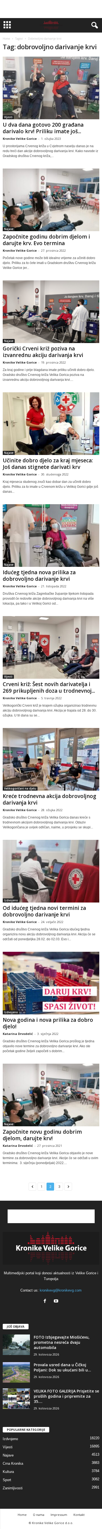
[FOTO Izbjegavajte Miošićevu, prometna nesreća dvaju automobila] (16, 1344)
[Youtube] (57, 1301)
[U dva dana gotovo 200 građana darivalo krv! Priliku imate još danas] (51, 88)
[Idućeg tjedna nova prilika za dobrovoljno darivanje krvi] (51, 535)
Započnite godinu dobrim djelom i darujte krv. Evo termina (46, 240)
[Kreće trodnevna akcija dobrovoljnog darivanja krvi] (51, 759)
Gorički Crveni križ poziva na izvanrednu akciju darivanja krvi (43, 352)
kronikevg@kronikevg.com (61, 1290)
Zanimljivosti (13, 1488)
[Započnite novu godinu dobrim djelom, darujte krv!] (51, 1095)
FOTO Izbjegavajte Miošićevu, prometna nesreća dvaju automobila (61, 1342)
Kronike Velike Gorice (20, 139)
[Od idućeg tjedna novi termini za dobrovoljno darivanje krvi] (51, 871)
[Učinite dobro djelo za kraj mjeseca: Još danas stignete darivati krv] (51, 423)
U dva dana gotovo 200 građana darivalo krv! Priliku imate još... (43, 128)
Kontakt (79, 1515)
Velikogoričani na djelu (20, 788)
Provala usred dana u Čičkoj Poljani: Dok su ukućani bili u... (62, 1367)
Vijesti (8, 117)
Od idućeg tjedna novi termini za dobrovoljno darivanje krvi (44, 911)
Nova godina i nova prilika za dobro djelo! (48, 1023)
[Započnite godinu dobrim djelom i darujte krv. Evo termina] (51, 200)
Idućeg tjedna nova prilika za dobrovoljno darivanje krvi (39, 575)
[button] (94, 25)
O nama (38, 1515)
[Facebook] (46, 1301)
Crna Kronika (13, 1463)
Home (6, 38)
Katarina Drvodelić (18, 1034)
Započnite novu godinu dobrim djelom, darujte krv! (42, 1135)
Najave (8, 229)
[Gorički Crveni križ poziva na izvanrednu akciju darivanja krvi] (51, 311)
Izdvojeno (11, 900)
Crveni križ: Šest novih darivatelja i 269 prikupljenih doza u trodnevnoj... (49, 687)
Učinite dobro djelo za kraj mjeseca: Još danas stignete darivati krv (48, 464)
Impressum (59, 1515)
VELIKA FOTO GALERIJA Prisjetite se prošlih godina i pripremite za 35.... (66, 1396)
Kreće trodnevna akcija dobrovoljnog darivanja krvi (49, 799)
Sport (7, 1480)
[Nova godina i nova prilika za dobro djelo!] (51, 983)
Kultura (8, 1472)
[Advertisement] (51, 9)
